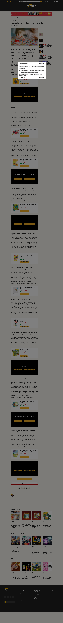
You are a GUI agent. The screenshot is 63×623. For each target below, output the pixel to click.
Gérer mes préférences (22, 77)
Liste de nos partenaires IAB (22, 75)
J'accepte (41, 77)
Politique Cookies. (41, 71)
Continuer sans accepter (42, 63)
